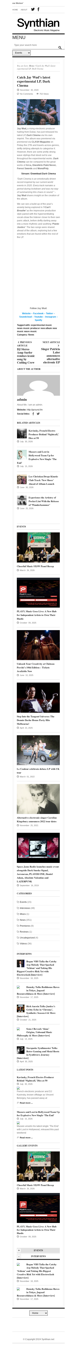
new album (46, 328)
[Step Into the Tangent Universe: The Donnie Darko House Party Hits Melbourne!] (38, 697)
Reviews (24, 932)
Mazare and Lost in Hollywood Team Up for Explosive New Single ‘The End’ (37, 457)
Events (23, 902)
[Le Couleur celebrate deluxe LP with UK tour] (38, 750)
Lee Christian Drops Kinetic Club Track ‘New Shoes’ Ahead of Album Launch (43, 480)
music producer (31, 328)
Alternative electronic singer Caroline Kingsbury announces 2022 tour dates (37, 819)
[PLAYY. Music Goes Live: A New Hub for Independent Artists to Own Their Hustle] (38, 592)
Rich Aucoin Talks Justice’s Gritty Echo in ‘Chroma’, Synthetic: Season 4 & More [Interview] (36, 1011)
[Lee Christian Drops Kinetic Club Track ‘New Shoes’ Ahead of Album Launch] (22, 479)
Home (15, 10)
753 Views (44, 94)
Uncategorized (27, 937)
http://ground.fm (35, 409)
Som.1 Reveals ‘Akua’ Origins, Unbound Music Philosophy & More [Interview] (34, 1032)
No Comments (26, 94)
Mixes (23, 914)
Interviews (25, 908)
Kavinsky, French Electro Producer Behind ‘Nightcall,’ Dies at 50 (44, 434)
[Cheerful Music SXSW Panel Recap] (38, 547)
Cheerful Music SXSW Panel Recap (35, 566)
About (24, 10)
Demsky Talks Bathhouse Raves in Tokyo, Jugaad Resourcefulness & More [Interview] (38, 990)
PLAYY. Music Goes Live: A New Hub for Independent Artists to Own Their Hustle (36, 614)
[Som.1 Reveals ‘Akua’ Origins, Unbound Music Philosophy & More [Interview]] (18, 1028)
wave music (30, 331)
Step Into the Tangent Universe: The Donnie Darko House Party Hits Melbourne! (35, 720)
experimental (38, 325)
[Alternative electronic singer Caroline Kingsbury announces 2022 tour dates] (38, 798)
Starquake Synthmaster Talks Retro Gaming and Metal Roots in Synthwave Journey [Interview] (38, 1053)
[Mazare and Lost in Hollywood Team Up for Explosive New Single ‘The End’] (22, 454)
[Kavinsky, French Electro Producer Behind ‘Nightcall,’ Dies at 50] (22, 433)
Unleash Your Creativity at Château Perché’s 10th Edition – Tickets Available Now (35, 667)
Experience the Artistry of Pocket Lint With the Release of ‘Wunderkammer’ (44, 501)
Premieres (25, 926)
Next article (50, 342)
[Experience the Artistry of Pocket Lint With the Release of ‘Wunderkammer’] (22, 500)
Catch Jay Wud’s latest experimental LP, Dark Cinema (33, 81)
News (31, 334)
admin (22, 399)
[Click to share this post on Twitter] (38, 413)
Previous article (26, 344)
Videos (23, 943)
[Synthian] (38, 24)
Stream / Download (38, 173)
